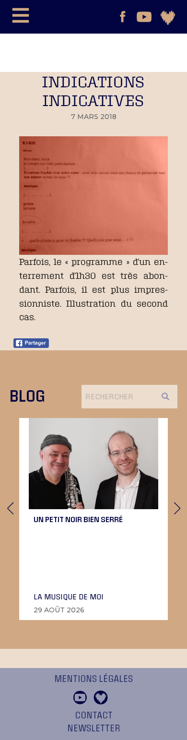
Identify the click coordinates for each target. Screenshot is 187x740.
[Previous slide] (10, 508)
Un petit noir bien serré (78, 519)
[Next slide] (177, 508)
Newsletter (93, 728)
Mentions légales (93, 679)
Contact (94, 715)
